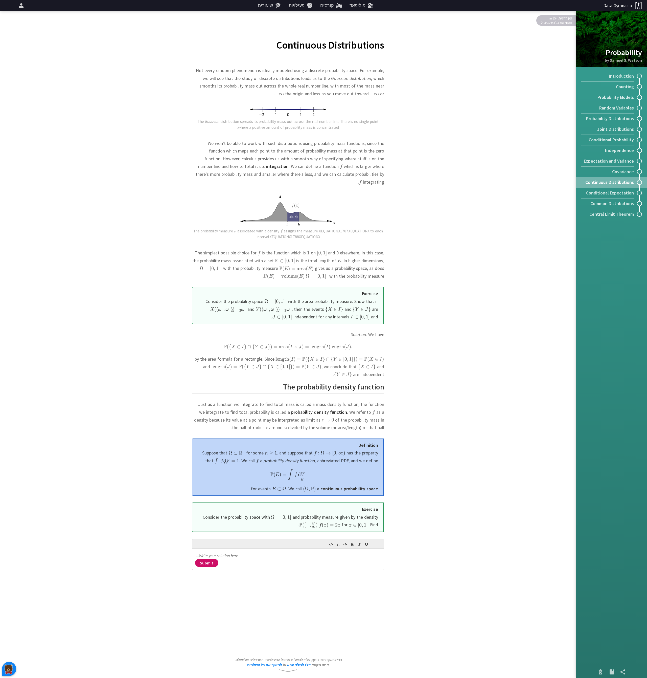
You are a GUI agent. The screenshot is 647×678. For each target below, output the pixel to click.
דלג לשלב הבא (299, 665)
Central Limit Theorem (611, 214)
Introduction (621, 76)
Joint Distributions (615, 129)
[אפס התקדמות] (600, 672)
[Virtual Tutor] (9, 669)
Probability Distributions (610, 118)
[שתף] (622, 672)
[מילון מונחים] (611, 672)
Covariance (623, 171)
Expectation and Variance (609, 161)
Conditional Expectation (610, 193)
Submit (206, 562)
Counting (625, 87)
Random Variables (616, 108)
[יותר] (20, 5)
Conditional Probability (611, 140)
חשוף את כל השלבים (558, 22)
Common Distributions (612, 203)
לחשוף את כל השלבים (264, 665)
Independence (619, 150)
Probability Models (615, 97)
